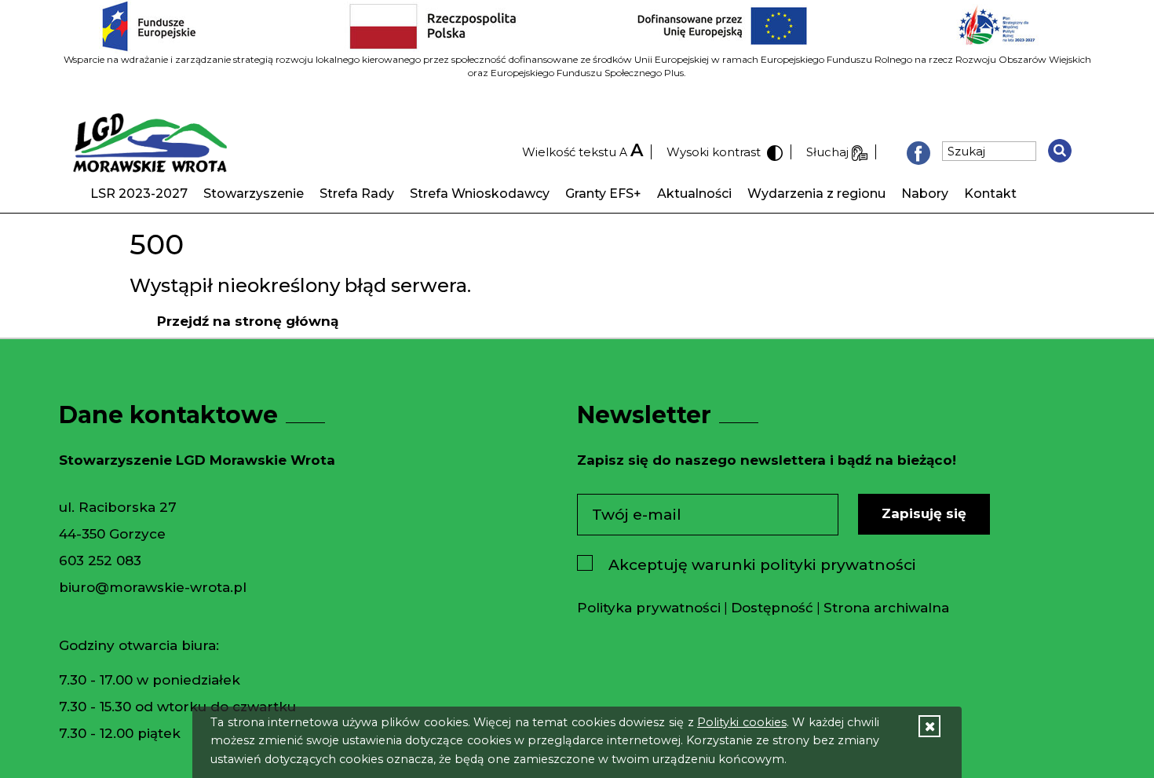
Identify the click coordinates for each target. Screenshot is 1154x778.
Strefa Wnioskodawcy (480, 193)
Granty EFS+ (603, 193)
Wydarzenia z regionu (816, 193)
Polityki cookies (742, 722)
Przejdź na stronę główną (247, 321)
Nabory (924, 193)
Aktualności (694, 193)
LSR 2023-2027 (139, 193)
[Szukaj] (1060, 151)
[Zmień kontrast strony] (773, 151)
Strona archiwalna (886, 607)
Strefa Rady (357, 193)
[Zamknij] (929, 727)
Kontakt (990, 193)
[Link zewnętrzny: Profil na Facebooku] (918, 151)
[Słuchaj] (859, 151)
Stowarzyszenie (253, 193)
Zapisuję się (924, 513)
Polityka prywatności (649, 607)
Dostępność (772, 607)
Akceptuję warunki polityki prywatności (762, 565)
